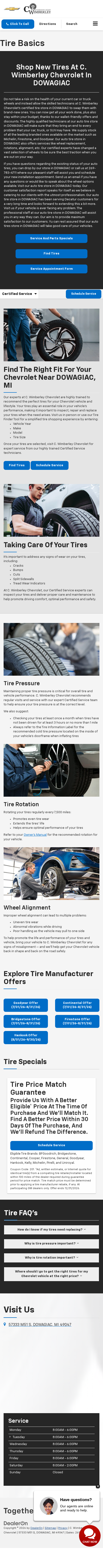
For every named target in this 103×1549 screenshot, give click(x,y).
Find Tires (51, 253)
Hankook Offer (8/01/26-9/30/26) (26, 1037)
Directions (47, 24)
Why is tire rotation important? (50, 1257)
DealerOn (36, 1528)
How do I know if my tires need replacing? (50, 1229)
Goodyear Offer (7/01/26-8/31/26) (25, 1005)
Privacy (63, 1528)
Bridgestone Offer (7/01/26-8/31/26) (25, 1021)
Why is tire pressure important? (50, 1243)
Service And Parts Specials (51, 238)
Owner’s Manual (35, 834)
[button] (17, 24)
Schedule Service (83, 294)
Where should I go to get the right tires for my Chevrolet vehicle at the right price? (51, 1274)
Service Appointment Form (51, 269)
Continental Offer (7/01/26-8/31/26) (77, 1005)
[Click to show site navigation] (95, 24)
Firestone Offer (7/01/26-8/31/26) (77, 1021)
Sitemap (50, 1528)
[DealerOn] (16, 1523)
